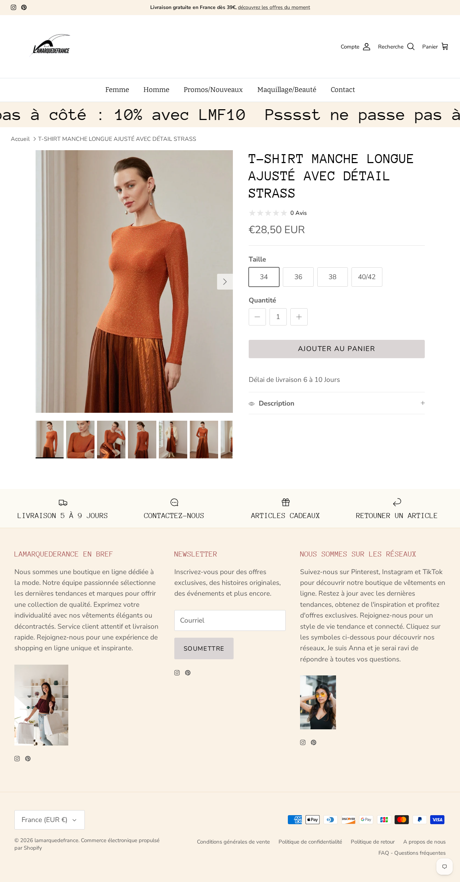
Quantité (262, 300)
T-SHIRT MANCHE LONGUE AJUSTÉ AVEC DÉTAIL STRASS (117, 139)
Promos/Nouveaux (213, 90)
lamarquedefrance (56, 840)
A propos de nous (424, 841)
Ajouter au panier (337, 349)
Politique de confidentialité (310, 841)
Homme (156, 90)
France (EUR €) (45, 820)
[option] (134, 281)
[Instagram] (13, 7)
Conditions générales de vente (233, 841)
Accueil (20, 139)
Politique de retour (373, 841)
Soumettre (204, 649)
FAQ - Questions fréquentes (412, 852)
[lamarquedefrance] (56, 46)
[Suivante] (225, 282)
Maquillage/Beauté (286, 90)
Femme (117, 90)
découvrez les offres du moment (274, 7)
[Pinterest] (24, 7)
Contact (343, 90)
